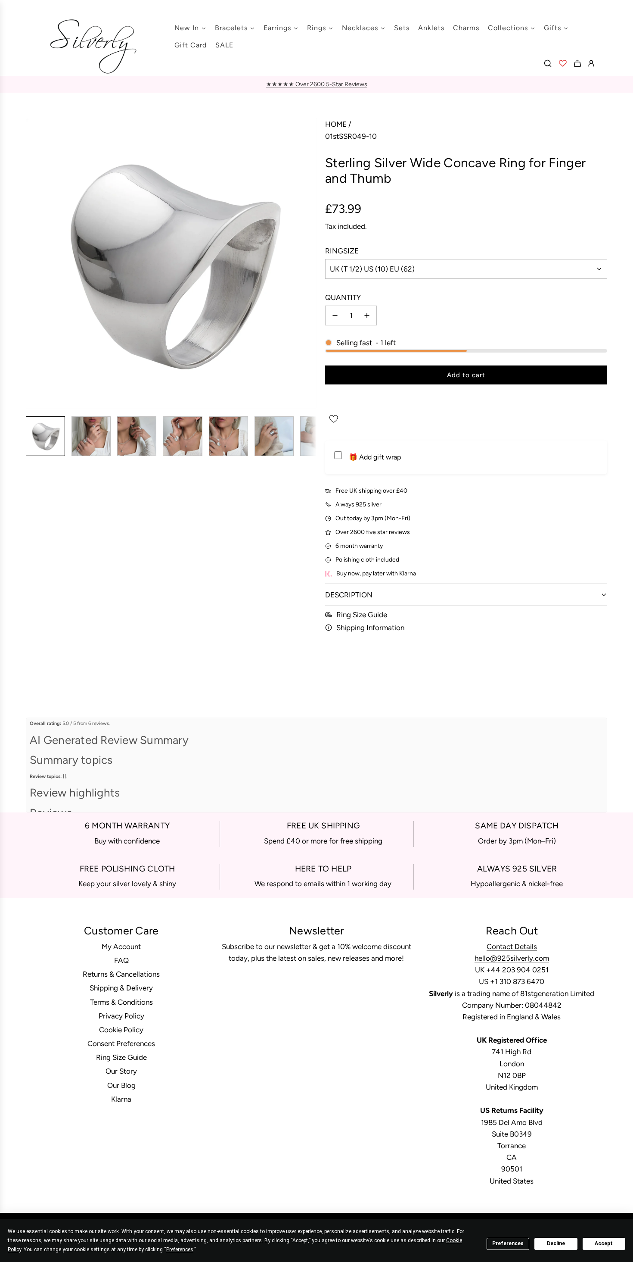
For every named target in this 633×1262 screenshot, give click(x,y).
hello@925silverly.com (512, 958)
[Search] (547, 63)
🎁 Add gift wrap (375, 457)
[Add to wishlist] (333, 419)
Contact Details (512, 946)
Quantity (343, 297)
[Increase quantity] (366, 315)
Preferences (508, 1243)
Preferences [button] (179, 1249)
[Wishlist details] (563, 63)
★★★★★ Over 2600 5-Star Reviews (316, 84)
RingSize (342, 251)
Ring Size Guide (361, 614)
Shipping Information (370, 627)
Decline (556, 1243)
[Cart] (577, 63)
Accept (604, 1243)
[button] (33, 264)
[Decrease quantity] (335, 315)
